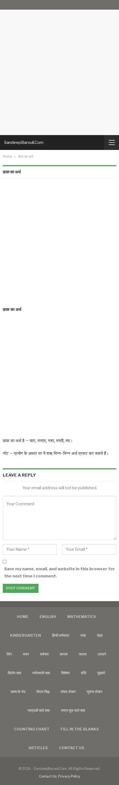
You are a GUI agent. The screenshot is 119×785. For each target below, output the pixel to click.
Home (23, 616)
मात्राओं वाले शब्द (39, 710)
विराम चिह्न (43, 691)
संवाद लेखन (68, 691)
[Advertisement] (59, 67)
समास (83, 654)
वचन (26, 654)
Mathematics (81, 616)
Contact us (71, 748)
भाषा (83, 635)
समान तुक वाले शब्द (73, 710)
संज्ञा (100, 635)
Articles (38, 748)
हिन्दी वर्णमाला (60, 635)
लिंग (9, 654)
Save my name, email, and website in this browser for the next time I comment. (59, 572)
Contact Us (47, 776)
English (48, 616)
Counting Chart (32, 729)
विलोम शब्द (14, 673)
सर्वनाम (44, 654)
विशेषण (65, 673)
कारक (64, 654)
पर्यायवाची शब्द (41, 673)
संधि (83, 673)
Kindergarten (25, 635)
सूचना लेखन (94, 691)
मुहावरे (101, 673)
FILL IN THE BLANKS (80, 729)
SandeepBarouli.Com (23, 142)
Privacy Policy (69, 776)
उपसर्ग (102, 654)
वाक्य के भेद (18, 691)
